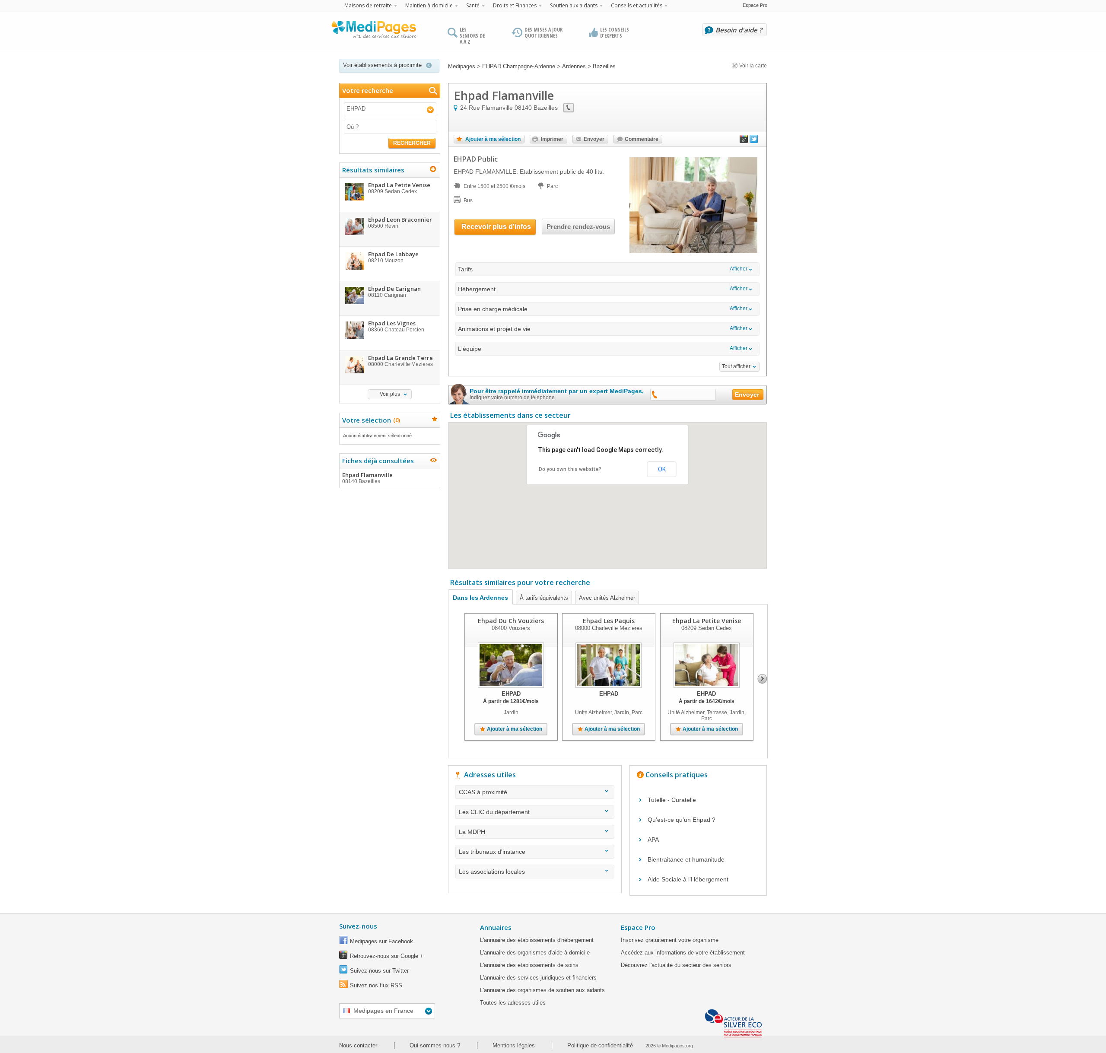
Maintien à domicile (429, 5)
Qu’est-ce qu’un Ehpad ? (681, 819)
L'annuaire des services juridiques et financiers (538, 977)
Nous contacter (358, 1045)
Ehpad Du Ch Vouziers (511, 621)
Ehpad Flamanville (367, 477)
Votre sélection (370, 420)
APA (653, 839)
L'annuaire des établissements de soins (529, 965)
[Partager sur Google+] (744, 140)
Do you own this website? (570, 469)
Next (762, 679)
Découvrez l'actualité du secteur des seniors (676, 965)
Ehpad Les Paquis (609, 621)
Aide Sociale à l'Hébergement (688, 879)
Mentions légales (514, 1045)
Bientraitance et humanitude (686, 859)
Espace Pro (755, 5)
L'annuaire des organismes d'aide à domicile (535, 952)
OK (662, 469)
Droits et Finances (515, 5)
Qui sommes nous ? (435, 1045)
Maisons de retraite (368, 5)
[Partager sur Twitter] (754, 140)
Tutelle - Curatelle (672, 799)
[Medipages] (373, 31)
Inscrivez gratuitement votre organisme (669, 940)
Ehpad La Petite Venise (706, 621)
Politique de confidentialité (600, 1045)
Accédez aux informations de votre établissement (683, 952)
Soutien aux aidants (573, 5)
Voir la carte (752, 66)
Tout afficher (736, 366)
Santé (473, 5)
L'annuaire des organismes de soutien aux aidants (542, 990)
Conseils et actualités (636, 5)
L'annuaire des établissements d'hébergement (537, 940)
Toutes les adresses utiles (513, 1002)
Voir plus (390, 394)
